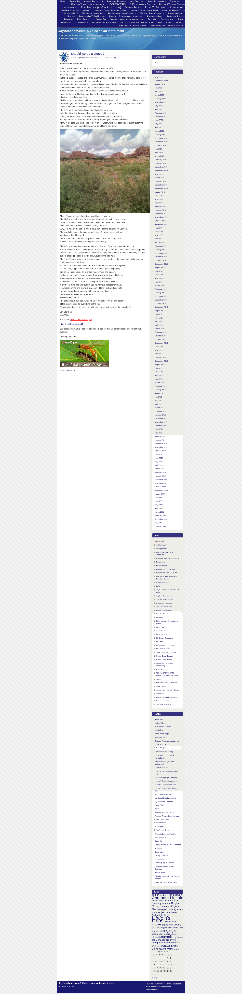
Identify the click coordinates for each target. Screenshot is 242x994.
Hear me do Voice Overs (165, 569)
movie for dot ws (162, 631)
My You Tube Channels (152, 13)
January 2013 (160, 390)
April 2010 (158, 465)
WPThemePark (152, 990)
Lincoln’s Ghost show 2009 (144, 10)
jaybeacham (84, 57)
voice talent (159, 949)
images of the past (163, 582)
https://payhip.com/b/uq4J (71, 324)
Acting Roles (160, 723)
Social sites (167, 19)
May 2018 (158, 199)
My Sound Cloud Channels (122, 13)
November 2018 (161, 185)
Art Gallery (159, 730)
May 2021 (158, 124)
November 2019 (161, 167)
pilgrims (165, 925)
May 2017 (158, 235)
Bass (154, 903)
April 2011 (158, 433)
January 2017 (160, 250)
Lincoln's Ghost (161, 919)
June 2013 (159, 372)
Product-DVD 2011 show (92, 16)
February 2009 (160, 516)
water (170, 949)
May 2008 (158, 523)
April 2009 (158, 508)
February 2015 (160, 332)
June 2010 (159, 458)
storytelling (167, 936)
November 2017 (161, 217)
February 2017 (160, 246)
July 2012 (158, 397)
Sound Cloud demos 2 (164, 660)
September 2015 (161, 307)
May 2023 (158, 91)
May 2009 (158, 505)
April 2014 (158, 354)
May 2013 (158, 375)
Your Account (161, 823)
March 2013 (159, 383)
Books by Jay (160, 737)
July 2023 (158, 88)
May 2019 (158, 174)
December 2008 (161, 519)
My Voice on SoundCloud (165, 645)
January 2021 (160, 135)
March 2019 (159, 178)
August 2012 (160, 393)
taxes (180, 937)
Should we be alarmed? (87, 53)
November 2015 (161, 300)
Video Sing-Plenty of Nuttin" (166, 683)
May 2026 (158, 77)
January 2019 (160, 181)
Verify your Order (162, 819)
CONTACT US (117, 4)
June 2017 (159, 232)
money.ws (160, 627)
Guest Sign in (161, 748)
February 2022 (160, 113)
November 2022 (161, 102)
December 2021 (161, 117)
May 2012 (158, 401)
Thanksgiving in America (104, 22)
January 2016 (160, 293)
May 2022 (158, 106)
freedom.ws (160, 562)
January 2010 (160, 476)
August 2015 (160, 311)
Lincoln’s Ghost (162, 614)
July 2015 (158, 314)
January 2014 (160, 357)
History (172, 909)
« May (154, 977)
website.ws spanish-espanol (166, 697)
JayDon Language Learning (76, 10)
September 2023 (161, 81)
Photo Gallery (176, 13)
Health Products (162, 565)
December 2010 (161, 444)
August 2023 (160, 84)
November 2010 (161, 447)
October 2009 (160, 487)
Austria (178, 900)
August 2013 (160, 365)
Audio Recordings (162, 734)
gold (165, 909)
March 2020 (159, 156)
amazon (163, 900)
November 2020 (161, 142)
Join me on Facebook (164, 599)
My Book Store (161, 634)
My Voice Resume (163, 649)
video (177, 942)
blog (114, 57)
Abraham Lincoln (167, 897)
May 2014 (158, 350)
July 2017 (158, 228)
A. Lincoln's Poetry (163, 545)
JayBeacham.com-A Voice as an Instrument (91, 31)
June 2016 (159, 275)
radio (175, 927)
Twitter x (159, 679)
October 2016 (160, 260)
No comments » (68, 370)
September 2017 (161, 224)
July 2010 (158, 454)
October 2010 (160, 451)
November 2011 (161, 422)
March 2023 (159, 95)
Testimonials (81, 22)
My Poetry (160, 642)
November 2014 (161, 336)
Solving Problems (161, 856)
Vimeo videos (161, 686)
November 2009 (161, 483)
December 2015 (161, 296)
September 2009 (161, 490)
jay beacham (169, 912)
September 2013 (161, 361)
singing (167, 930)
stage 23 (159, 669)
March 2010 (159, 469)
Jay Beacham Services (165, 596)
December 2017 (161, 214)
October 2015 (160, 303)
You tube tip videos (163, 704)
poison (156, 927)
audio (170, 900)
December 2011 (161, 418)
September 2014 (161, 343)
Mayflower (170, 921)
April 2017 (158, 239)
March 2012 (159, 408)
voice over (170, 945)
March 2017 (159, 242)
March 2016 (159, 286)
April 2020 (158, 153)
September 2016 (161, 264)
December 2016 (161, 253)
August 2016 (160, 268)
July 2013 (158, 368)
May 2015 (158, 321)
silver (158, 931)
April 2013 (158, 379)
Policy (71, 16)
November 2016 (161, 257)
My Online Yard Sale (93, 13)
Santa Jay (101, 19)
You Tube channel (163, 701)
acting (155, 900)
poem (171, 925)
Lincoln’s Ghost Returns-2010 (110, 10)
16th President (159, 895)
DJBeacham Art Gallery (142, 4)
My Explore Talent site (164, 638)
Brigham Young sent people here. (88, 4)
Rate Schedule (84, 19)
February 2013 (160, 386)
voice (156, 946)
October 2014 (160, 339)
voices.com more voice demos (167, 690)
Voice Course (164, 22)
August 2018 (160, 192)
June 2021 (159, 120)
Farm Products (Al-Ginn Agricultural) (101, 7)
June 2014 (159, 347)
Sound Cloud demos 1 (164, 656)
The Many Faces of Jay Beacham (136, 22)
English (175, 906)
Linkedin (159, 617)
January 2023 (160, 99)
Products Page (155, 16)
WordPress (160, 984)
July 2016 (158, 271)
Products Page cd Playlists (165, 834)
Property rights (166, 928)
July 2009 (158, 498)
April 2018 (158, 203)
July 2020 (158, 149)
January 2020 (160, 163)
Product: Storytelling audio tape (126, 16)
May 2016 (158, 278)
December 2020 (161, 138)
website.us (160, 693)
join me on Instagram (164, 603)
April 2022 (158, 109)
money (157, 924)
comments (165, 906)
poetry (177, 924)
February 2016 (160, 289)
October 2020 (160, 145)
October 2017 (160, 221)
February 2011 (160, 436)
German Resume (133, 7)
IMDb (158, 586)
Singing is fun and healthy (166, 652)
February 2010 (160, 472)
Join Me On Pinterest (164, 607)
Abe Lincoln (175, 894)
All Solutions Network (163, 727)
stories (155, 937)
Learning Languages (164, 610)
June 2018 (159, 196)
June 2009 (159, 501)
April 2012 (158, 404)
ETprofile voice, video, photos (167, 558)
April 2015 (158, 325)
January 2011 (160, 440)
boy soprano (164, 903)
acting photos (161, 548)
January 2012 (160, 415)
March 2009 (159, 512)
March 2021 (159, 131)
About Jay (159, 719)
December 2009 (161, 480)
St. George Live (168, 934)
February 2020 (160, 160)
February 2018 (160, 206)
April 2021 (158, 127)
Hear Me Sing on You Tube (166, 573)
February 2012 (160, 411)
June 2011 (159, 429)
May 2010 (158, 462)
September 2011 (161, 426)
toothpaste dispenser (163, 942)
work (176, 949)
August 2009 (160, 494)
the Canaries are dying (164, 939)
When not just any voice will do (167, 25)
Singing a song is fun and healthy (127, 19)
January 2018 (160, 210)
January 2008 (160, 526)
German (157, 909)
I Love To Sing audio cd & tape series (164, 7)
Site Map (152, 19)
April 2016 (158, 282)
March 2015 (159, 329)
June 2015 (159, 318)
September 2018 (161, 188)
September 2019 (161, 171)
